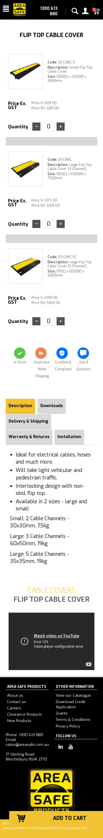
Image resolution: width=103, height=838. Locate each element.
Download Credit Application (70, 704)
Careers (14, 708)
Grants (62, 713)
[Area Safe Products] (19, 9)
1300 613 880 (49, 11)
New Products (19, 720)
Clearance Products (24, 714)
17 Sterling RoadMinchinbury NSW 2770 (26, 757)
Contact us (16, 701)
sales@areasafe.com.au (27, 744)
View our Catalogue (73, 695)
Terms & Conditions (73, 719)
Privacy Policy (68, 726)
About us (15, 695)
